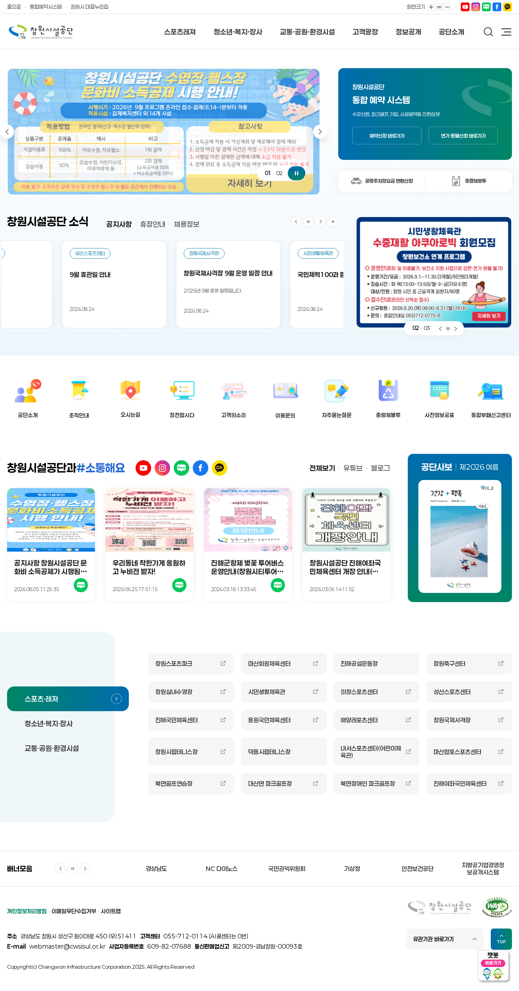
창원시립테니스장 (176, 751)
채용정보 (186, 224)
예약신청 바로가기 (387, 136)
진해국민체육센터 (176, 719)
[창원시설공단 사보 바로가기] (459, 536)
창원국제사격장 (452, 719)
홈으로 (14, 7)
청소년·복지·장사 (238, 32)
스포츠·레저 (41, 699)
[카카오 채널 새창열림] (219, 468)
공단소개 (451, 32)
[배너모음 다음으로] (85, 868)
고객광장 (365, 32)
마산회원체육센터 (269, 663)
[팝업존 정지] (448, 328)
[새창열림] (465, 7)
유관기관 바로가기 (433, 939)
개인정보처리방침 (27, 911)
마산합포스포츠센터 (457, 751)
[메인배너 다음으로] (320, 132)
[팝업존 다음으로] (456, 328)
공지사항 (119, 224)
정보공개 (408, 32)
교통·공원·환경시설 (52, 748)
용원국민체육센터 (269, 719)
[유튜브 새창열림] (143, 468)
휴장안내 (153, 224)
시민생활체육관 (266, 691)
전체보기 (322, 468)
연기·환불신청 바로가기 (463, 136)
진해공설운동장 (359, 663)
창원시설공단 (41, 31)
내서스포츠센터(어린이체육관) (371, 752)
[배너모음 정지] (72, 868)
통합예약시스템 (46, 7)
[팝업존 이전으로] (440, 328)
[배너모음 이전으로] (60, 868)
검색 (488, 32)
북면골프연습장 (173, 783)
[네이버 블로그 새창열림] (181, 468)
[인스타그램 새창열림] (162, 468)
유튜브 (353, 468)
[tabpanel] (163, 131)
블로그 (380, 468)
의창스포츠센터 (359, 691)
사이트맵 (111, 911)
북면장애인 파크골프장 (368, 783)
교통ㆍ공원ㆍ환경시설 (307, 32)
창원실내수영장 (173, 691)
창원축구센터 (449, 663)
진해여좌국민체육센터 (460, 783)
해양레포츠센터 (359, 719)
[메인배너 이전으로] (7, 132)
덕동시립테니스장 (269, 751)
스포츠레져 (180, 32)
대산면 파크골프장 (270, 783)
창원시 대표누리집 (89, 7)
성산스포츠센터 (452, 691)
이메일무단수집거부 (74, 911)
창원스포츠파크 (173, 663)
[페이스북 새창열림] (200, 468)
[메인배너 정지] (296, 173)
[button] (468, 181)
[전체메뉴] (506, 32)
